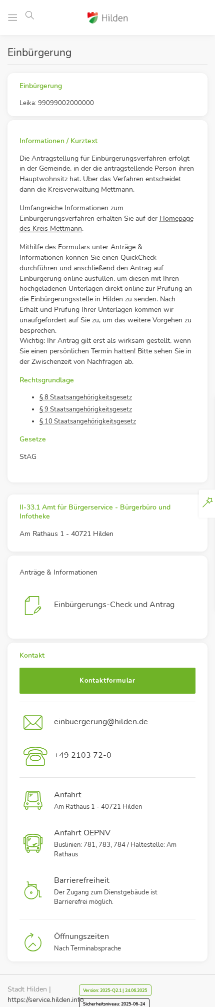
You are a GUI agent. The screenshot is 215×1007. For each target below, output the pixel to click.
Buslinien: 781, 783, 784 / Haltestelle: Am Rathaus (115, 843)
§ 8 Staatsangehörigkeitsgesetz (86, 397)
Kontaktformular (108, 680)
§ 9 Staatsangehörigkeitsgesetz (86, 409)
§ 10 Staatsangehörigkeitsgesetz (88, 421)
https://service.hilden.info (46, 999)
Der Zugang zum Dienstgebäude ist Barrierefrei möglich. (106, 890)
